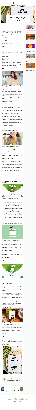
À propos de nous (6, 0)
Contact (2, 0)
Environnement (13, 5)
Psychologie (23, 5)
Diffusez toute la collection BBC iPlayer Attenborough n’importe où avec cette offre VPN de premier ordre (30, 31)
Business (20, 5)
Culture (17, 5)
